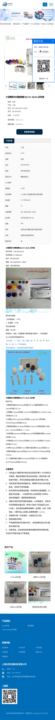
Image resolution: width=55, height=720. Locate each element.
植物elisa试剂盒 (39, 577)
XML (46, 713)
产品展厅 (25, 24)
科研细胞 (31, 626)
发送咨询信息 (29, 132)
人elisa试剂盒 (15, 577)
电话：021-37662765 (14, 673)
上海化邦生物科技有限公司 (15, 713)
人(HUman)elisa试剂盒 (9, 629)
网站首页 (16, 24)
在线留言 (5, 656)
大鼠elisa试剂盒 (47, 24)
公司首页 (5, 648)
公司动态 (39, 648)
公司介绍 (22, 648)
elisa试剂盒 (35, 24)
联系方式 (39, 652)
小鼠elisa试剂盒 (15, 607)
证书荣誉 (22, 652)
